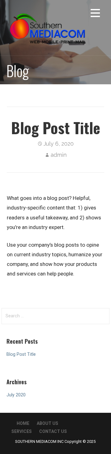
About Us (47, 423)
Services (21, 431)
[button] (95, 14)
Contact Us (53, 431)
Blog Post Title (21, 354)
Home (23, 423)
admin (59, 155)
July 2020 (16, 395)
